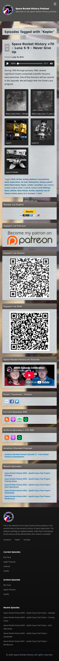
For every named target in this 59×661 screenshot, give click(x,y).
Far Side (24, 182)
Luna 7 (20, 188)
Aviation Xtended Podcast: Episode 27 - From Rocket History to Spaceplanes (27, 455)
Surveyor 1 (32, 193)
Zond (40, 193)
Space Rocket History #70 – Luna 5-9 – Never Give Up (33, 48)
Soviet (14, 193)
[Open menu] (55, 4)
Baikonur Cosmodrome (39, 179)
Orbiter (13, 190)
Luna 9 (34, 188)
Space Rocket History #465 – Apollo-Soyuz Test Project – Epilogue (28, 474)
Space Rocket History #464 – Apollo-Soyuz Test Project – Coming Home (28, 480)
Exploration (15, 182)
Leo (45, 185)
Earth (7, 182)
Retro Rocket (22, 190)
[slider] (30, 63)
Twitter (17, 540)
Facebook (7, 540)
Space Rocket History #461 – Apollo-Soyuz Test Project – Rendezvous (28, 497)
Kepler (23, 185)
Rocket (32, 190)
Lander (30, 185)
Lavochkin (38, 185)
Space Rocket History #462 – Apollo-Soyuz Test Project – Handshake (28, 491)
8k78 (13, 179)
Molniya (46, 188)
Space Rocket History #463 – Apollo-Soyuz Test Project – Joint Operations (28, 486)
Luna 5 (7, 188)
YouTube (26, 540)
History (43, 182)
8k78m (19, 179)
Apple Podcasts (9, 562)
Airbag (26, 179)
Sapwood (39, 190)
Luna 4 (50, 185)
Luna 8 (27, 188)
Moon (7, 190)
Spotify (6, 571)
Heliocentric (33, 182)
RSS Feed (7, 557)
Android (6, 566)
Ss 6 (25, 193)
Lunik (40, 188)
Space (20, 193)
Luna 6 (14, 188)
